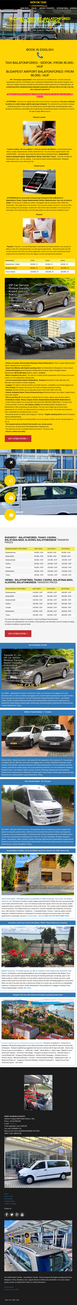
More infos (27, 988)
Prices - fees (8, 1196)
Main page (25, 8)
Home (6, 1194)
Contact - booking (10, 1203)
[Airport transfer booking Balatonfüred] (40, 57)
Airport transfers (9, 1201)
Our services (8, 1199)
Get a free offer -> (18, 438)
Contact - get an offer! (11, 1289)
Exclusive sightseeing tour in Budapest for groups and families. (22, 1043)
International (63, 8)
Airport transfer (47, 8)
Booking (73, 8)
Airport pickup (9, 1287)
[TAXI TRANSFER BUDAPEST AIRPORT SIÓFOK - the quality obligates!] (38, 1245)
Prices (34, 8)
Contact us (13, 1123)
